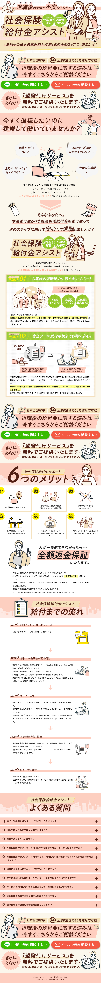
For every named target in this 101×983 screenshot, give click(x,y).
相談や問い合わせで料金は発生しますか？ (27, 830)
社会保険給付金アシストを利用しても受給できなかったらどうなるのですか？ (44, 847)
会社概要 (35, 977)
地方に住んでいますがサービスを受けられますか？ (32, 869)
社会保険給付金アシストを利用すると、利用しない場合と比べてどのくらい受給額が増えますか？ (50, 858)
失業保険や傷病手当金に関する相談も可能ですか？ (32, 895)
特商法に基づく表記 (61, 977)
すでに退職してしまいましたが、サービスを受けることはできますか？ (41, 877)
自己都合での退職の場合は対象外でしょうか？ (29, 904)
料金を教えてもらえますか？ (21, 838)
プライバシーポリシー (47, 977)
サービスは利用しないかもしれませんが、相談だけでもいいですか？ (40, 886)
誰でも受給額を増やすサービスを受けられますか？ (32, 821)
